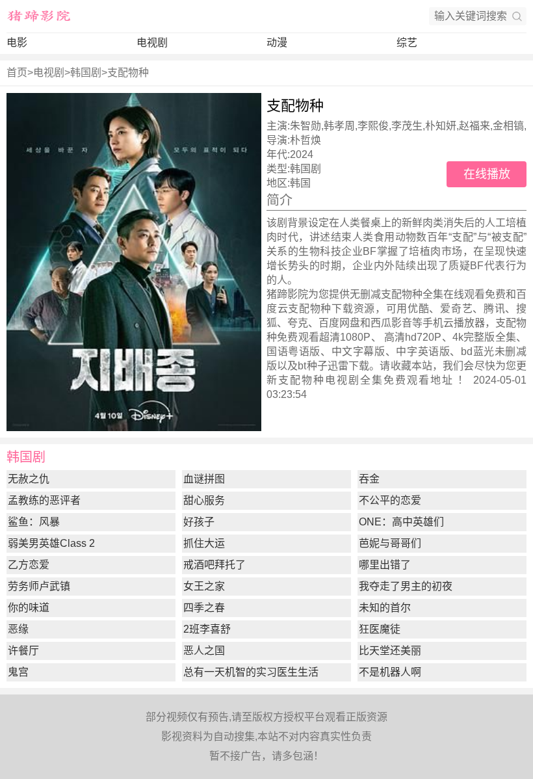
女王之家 (204, 586)
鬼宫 (18, 672)
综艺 (406, 42)
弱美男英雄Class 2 (51, 543)
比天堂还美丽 (390, 650)
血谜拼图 (204, 478)
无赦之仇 (28, 478)
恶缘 (18, 629)
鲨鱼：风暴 (34, 521)
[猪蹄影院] (39, 16)
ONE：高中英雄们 (401, 521)
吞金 (369, 478)
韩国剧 (85, 72)
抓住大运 (204, 543)
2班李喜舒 (207, 629)
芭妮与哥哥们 (390, 543)
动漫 (276, 42)
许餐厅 (23, 650)
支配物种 (128, 72)
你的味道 (28, 607)
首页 (16, 72)
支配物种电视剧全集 (331, 380)
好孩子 (198, 521)
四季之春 (204, 607)
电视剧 (152, 42)
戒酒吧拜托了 (214, 564)
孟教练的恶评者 (44, 500)
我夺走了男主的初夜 (405, 586)
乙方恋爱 (28, 564)
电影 (16, 42)
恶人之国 (204, 650)
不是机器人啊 (390, 672)
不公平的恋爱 (390, 500)
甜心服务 (204, 500)
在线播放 (486, 174)
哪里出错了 (385, 564)
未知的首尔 (385, 607)
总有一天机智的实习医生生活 (250, 672)
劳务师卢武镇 (39, 586)
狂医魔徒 (379, 629)
